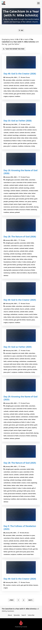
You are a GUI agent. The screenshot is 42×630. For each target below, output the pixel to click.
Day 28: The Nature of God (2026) (20, 236)
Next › (30, 600)
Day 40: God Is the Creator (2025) (20, 299)
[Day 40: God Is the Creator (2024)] (21, 567)
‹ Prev (11, 600)
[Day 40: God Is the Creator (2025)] (21, 288)
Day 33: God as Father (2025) (18, 346)
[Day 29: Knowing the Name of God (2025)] (21, 385)
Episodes (17, 615)
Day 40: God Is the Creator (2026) (20, 73)
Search (24, 615)
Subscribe (31, 615)
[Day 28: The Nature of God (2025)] (21, 451)
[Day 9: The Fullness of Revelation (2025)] (21, 515)
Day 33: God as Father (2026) (18, 120)
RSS (22, 30)
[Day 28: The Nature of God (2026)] (21, 225)
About (10, 615)
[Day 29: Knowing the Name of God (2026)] (21, 159)
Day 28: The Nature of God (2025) (20, 462)
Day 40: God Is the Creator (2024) (20, 578)
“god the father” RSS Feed (14, 49)
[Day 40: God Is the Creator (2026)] (21, 62)
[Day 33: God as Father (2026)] (21, 109)
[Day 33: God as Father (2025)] (21, 335)
